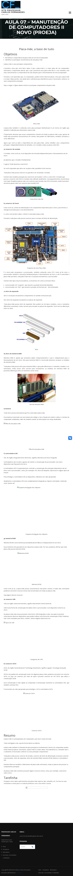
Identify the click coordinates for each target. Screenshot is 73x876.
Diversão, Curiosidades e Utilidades (48, 873)
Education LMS (5, 873)
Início (4, 846)
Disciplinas (6, 849)
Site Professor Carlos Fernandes (13, 11)
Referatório (6, 852)
